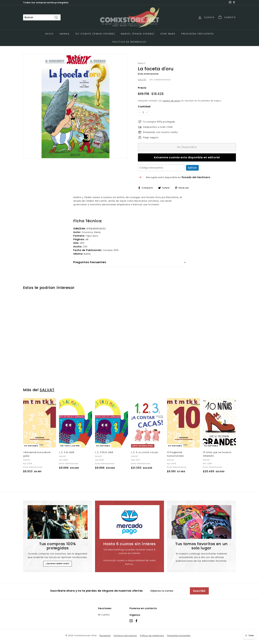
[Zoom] (75, 106)
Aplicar (192, 167)
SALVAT (142, 79)
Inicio (49, 33)
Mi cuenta (104, 614)
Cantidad (144, 106)
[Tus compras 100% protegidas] (58, 522)
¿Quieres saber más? (58, 563)
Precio (142, 88)
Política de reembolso (152, 635)
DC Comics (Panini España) (95, 33)
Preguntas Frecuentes (197, 33)
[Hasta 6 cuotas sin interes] (129, 522)
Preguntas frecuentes (179, 635)
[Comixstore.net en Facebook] (136, 621)
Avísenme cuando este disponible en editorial (187, 157)
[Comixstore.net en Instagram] (131, 621)
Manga (65, 33)
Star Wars (168, 33)
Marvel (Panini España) (138, 33)
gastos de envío (171, 100)
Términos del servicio (125, 635)
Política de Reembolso (129, 41)
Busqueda (105, 635)
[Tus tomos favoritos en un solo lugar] (201, 522)
